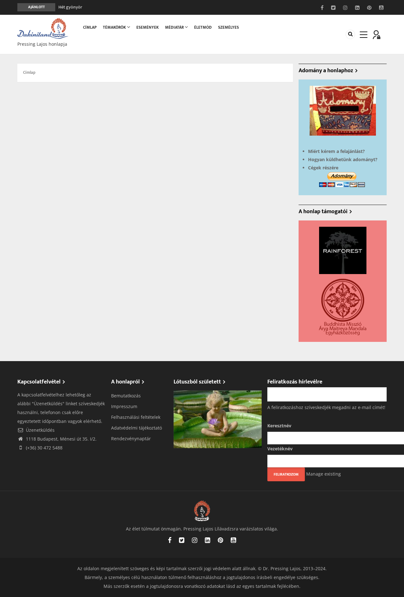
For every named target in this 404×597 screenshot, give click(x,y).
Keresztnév (279, 426)
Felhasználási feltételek (135, 417)
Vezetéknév (280, 449)
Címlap (90, 27)
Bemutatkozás (126, 396)
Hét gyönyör (70, 4)
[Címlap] (42, 28)
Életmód (203, 27)
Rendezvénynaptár (131, 439)
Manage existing (323, 474)
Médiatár (175, 27)
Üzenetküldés (40, 430)
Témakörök (115, 27)
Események (147, 27)
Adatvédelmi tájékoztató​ (136, 428)
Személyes (228, 27)
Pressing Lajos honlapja (42, 44)
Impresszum (124, 406)
